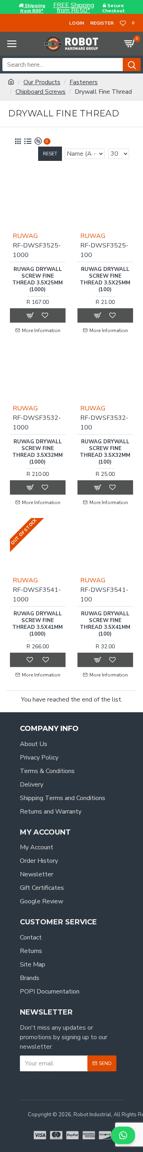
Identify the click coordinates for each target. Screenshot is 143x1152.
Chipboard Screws (40, 91)
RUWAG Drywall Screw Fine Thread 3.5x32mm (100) (105, 452)
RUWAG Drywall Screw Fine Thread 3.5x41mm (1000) (37, 624)
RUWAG (25, 236)
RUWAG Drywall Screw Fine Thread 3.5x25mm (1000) (37, 279)
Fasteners (84, 82)
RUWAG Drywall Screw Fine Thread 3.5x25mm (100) (105, 279)
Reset (50, 154)
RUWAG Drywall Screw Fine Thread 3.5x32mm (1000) (37, 452)
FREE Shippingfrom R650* (73, 8)
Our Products (41, 82)
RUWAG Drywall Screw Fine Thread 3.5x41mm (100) (105, 624)
